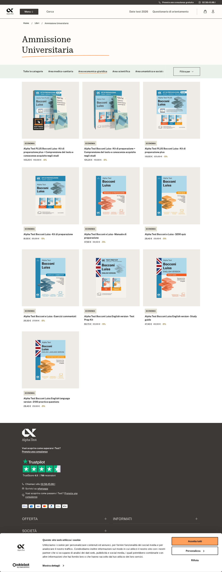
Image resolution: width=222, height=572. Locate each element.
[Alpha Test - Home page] (10, 11)
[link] (213, 11)
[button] (205, 11)
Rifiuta (195, 560)
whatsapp (42, 488)
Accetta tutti (195, 541)
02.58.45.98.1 (48, 484)
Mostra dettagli (51, 565)
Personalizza (193, 550)
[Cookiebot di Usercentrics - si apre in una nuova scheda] (21, 565)
